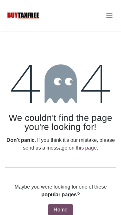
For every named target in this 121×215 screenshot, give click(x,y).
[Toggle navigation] (109, 16)
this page (86, 148)
